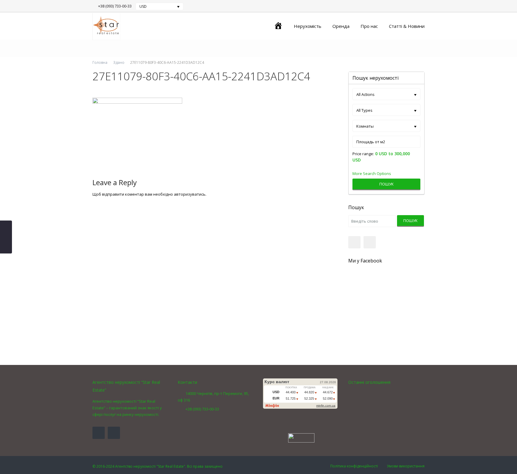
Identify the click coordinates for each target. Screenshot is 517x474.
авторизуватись (190, 194)
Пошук (386, 184)
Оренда (340, 26)
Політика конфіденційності (354, 466)
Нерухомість (307, 26)
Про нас (369, 26)
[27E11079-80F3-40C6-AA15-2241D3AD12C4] (137, 131)
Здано (118, 62)
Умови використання (406, 466)
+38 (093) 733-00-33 (115, 6)
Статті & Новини (407, 26)
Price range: (363, 154)
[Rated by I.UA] (301, 437)
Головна (99, 62)
